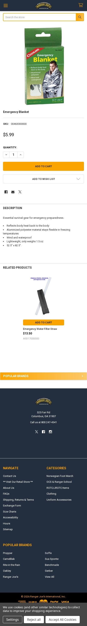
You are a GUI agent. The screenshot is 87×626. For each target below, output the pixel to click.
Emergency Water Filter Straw (40, 328)
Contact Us (9, 475)
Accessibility (10, 517)
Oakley (7, 570)
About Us (8, 487)
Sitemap (8, 529)
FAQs (6, 493)
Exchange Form (12, 505)
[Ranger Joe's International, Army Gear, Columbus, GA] (9, 361)
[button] (43, 179)
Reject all (34, 619)
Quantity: (10, 147)
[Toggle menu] (5, 5)
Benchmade (52, 564)
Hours (6, 523)
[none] (43, 66)
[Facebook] (6, 192)
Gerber (49, 570)
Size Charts (9, 511)
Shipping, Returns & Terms (18, 499)
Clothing (51, 493)
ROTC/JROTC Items (58, 487)
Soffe (48, 553)
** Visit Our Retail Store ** (18, 481)
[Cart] (81, 5)
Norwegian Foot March (60, 475)
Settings (12, 619)
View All (49, 576)
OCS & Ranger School (59, 481)
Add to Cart (43, 322)
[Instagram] (50, 432)
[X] (20, 192)
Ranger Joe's (10, 576)
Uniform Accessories (59, 499)
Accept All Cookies (62, 619)
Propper (7, 553)
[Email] (13, 192)
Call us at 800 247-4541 (43, 422)
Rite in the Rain (11, 564)
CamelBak (9, 558)
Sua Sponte (51, 558)
